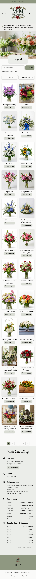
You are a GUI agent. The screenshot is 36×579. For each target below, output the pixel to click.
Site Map (28, 576)
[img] (32, 513)
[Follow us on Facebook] (20, 565)
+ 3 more (15, 487)
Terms (7, 576)
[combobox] (26, 77)
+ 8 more (19, 494)
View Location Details (24, 548)
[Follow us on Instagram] (15, 565)
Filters (11, 77)
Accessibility (20, 576)
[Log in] (29, 13)
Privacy (13, 576)
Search (31, 67)
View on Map (14, 468)
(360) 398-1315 (19, 2)
